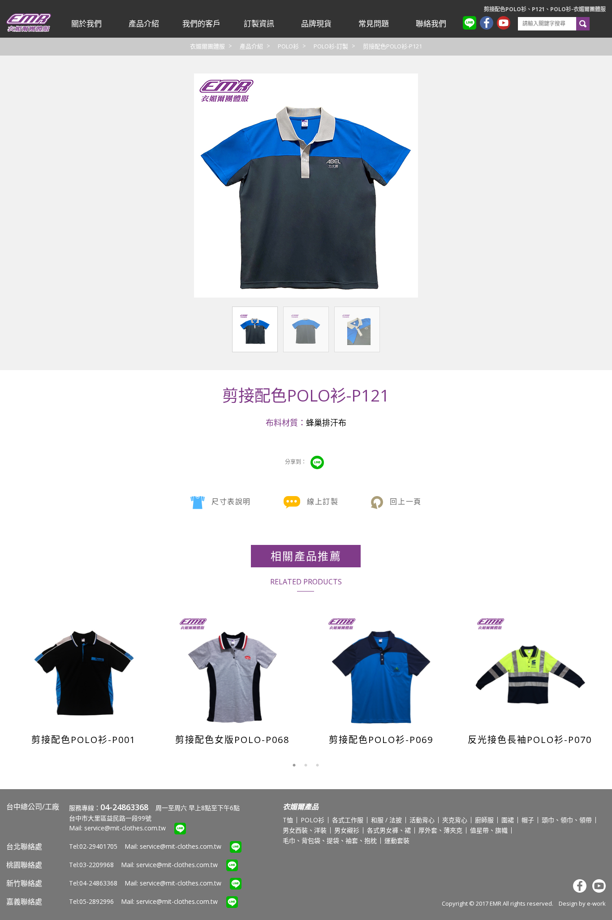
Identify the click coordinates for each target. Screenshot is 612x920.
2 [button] (306, 765)
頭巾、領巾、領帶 (567, 820)
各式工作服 (347, 820)
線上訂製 (322, 501)
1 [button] (294, 765)
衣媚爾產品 (301, 807)
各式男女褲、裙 (389, 830)
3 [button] (317, 765)
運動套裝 (396, 840)
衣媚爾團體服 (207, 46)
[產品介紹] (143, 23)
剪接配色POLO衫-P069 (381, 740)
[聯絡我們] (431, 23)
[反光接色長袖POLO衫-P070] (530, 670)
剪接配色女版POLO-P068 (232, 740)
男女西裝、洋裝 (305, 830)
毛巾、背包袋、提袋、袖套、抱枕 (330, 840)
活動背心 (422, 820)
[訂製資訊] (258, 23)
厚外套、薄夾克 (440, 830)
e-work (596, 903)
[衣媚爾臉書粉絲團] (488, 24)
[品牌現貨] (316, 23)
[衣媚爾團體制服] (28, 30)
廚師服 (484, 820)
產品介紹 (251, 46)
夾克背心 (454, 820)
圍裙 (507, 820)
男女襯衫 (346, 830)
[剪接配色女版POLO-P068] (233, 670)
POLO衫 (288, 46)
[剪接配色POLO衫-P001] (84, 670)
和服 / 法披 (386, 820)
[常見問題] (373, 23)
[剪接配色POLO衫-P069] (381, 670)
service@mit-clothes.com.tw (125, 828)
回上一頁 (405, 501)
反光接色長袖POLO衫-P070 (530, 740)
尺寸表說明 (231, 501)
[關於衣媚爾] (86, 23)
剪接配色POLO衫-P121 (392, 46)
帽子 (527, 820)
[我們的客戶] (201, 23)
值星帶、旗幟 (489, 830)
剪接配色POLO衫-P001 (83, 740)
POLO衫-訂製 (331, 46)
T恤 (288, 820)
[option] (83, 678)
